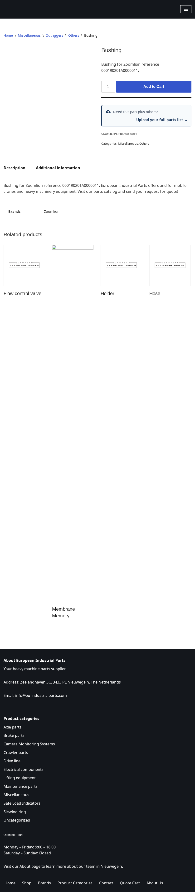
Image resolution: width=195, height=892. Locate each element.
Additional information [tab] (58, 167)
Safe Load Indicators (22, 803)
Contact (106, 883)
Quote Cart (130, 883)
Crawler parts (16, 752)
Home (8, 35)
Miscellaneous (29, 35)
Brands (44, 883)
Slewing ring (15, 811)
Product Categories (75, 883)
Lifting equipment (20, 777)
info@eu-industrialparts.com (41, 695)
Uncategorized (17, 820)
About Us (154, 883)
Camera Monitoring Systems (29, 744)
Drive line (12, 760)
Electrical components (24, 769)
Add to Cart (153, 86)
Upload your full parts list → (162, 119)
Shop (26, 883)
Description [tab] (14, 167)
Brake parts (14, 735)
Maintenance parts (21, 786)
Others (73, 35)
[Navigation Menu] (185, 9)
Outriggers (54, 35)
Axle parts (12, 727)
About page (30, 866)
